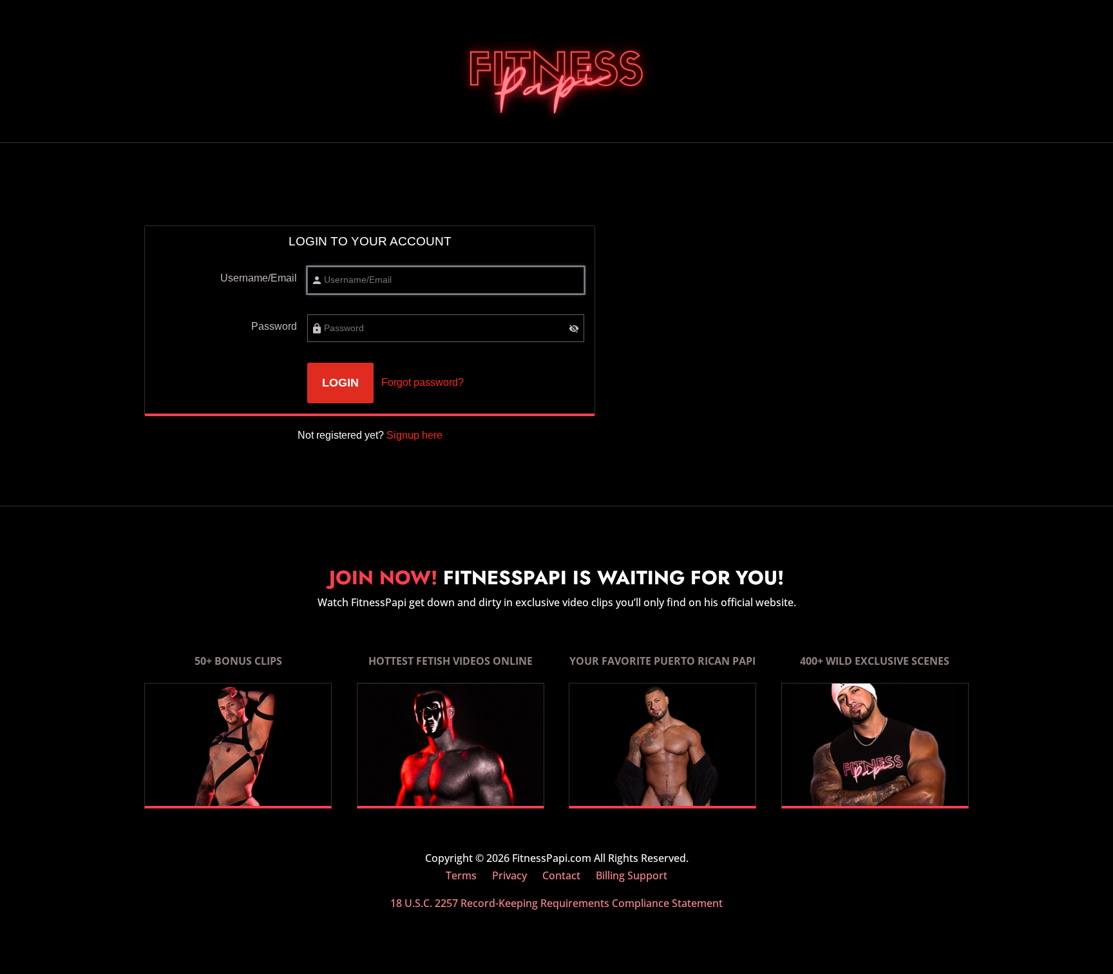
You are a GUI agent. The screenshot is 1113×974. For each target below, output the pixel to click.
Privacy (509, 875)
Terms (461, 875)
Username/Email (258, 277)
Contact (561, 875)
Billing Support (631, 875)
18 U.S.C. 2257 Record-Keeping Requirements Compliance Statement (556, 903)
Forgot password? (422, 382)
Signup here (414, 435)
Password (274, 326)
